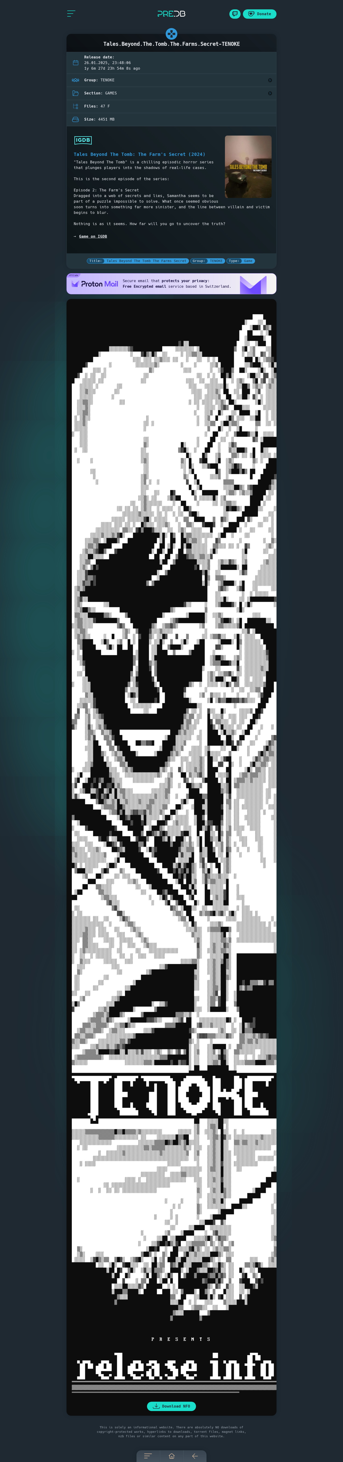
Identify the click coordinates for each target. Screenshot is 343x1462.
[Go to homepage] (171, 13)
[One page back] (194, 1456)
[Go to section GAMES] (171, 93)
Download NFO (176, 1406)
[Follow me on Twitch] (235, 14)
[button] (171, 1456)
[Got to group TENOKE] (171, 80)
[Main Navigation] (71, 13)
